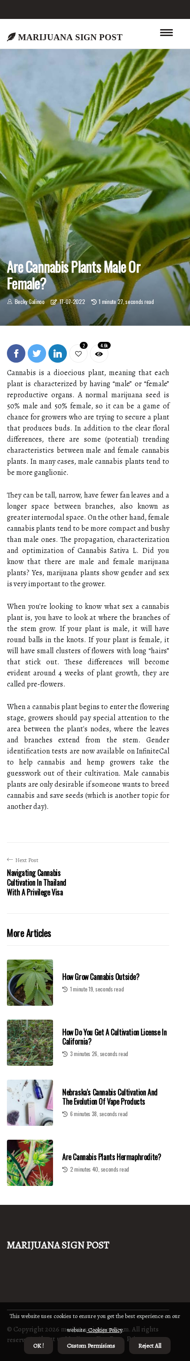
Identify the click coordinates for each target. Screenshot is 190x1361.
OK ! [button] (38, 1345)
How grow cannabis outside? (101, 976)
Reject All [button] (149, 1345)
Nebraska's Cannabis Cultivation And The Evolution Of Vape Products (110, 1096)
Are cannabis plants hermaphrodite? (111, 1156)
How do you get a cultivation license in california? (114, 1036)
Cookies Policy (104, 1330)
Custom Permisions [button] (91, 1345)
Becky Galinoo (30, 301)
